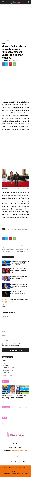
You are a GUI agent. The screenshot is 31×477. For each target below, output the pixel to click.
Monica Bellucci (9, 229)
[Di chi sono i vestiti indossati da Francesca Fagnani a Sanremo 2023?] (6, 286)
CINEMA (20, 407)
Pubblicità (18, 469)
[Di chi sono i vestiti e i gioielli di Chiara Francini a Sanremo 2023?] (6, 270)
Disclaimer (11, 469)
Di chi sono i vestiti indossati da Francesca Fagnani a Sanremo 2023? (19, 286)
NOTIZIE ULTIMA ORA (8, 368)
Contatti (10, 467)
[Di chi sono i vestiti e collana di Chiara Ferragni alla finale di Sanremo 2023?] (6, 263)
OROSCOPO (6, 365)
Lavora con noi (25, 469)
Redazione (15, 467)
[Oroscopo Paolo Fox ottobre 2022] (22, 389)
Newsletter (5, 469)
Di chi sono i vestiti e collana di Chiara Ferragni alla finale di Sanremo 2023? (19, 263)
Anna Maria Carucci (7, 60)
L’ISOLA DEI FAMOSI (8, 375)
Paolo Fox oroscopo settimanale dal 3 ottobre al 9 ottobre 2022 (8, 397)
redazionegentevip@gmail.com (18, 450)
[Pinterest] (10, 64)
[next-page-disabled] (5, 413)
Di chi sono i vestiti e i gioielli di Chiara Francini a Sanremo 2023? (19, 270)
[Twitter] (6, 64)
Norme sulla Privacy (15, 475)
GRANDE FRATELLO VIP (9, 370)
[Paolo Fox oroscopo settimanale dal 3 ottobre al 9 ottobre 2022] (8, 389)
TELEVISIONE (6, 372)
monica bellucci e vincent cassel (20, 229)
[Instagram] (11, 461)
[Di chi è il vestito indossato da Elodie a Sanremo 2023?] (6, 294)
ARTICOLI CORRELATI (8, 257)
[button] (2, 2)
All (15, 407)
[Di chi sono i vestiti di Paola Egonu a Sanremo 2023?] (6, 278)
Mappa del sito (22, 467)
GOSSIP (7, 41)
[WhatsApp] (14, 64)
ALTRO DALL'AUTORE (20, 257)
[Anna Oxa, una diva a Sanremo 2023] (6, 303)
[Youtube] (24, 461)
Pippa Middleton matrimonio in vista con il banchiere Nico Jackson (22, 249)
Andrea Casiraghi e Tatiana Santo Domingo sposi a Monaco (8, 249)
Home (3, 41)
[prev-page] (3, 307)
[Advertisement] (15, 22)
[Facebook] (3, 64)
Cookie (25, 473)
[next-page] (5, 307)
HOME (4, 360)
